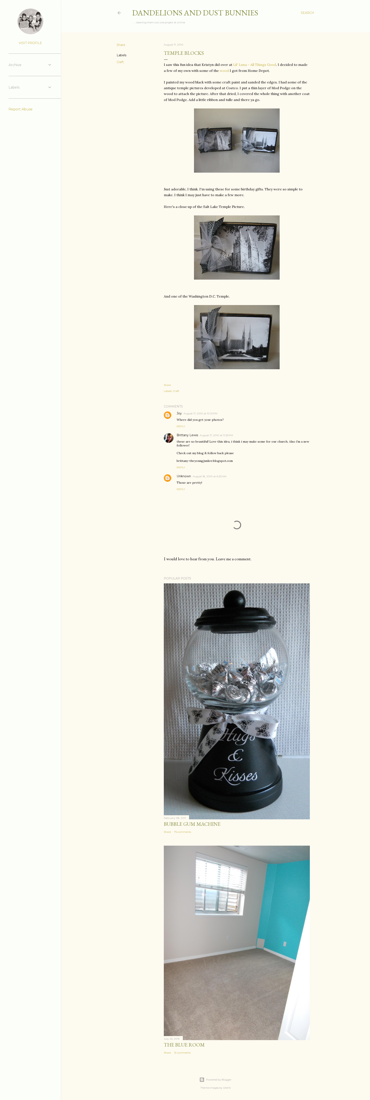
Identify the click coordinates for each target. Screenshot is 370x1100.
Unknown (184, 476)
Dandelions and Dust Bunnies (195, 13)
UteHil (227, 1087)
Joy (179, 413)
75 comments (182, 831)
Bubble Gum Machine (192, 824)
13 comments (182, 1052)
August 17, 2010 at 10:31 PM (200, 413)
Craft (120, 62)
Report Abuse (21, 109)
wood (224, 70)
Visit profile (30, 43)
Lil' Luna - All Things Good (254, 64)
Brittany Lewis (187, 435)
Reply (181, 426)
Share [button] (121, 45)
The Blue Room (184, 1044)
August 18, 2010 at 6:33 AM (209, 476)
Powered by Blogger (218, 1079)
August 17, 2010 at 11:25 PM (216, 435)
